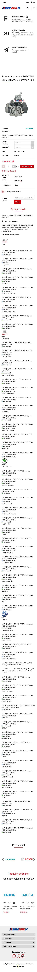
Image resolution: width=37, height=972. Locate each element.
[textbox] (23, 143)
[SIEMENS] (29, 128)
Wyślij (17, 202)
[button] (18, 934)
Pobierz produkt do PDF (13, 191)
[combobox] (24, 143)
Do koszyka (25, 166)
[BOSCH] (26, 859)
